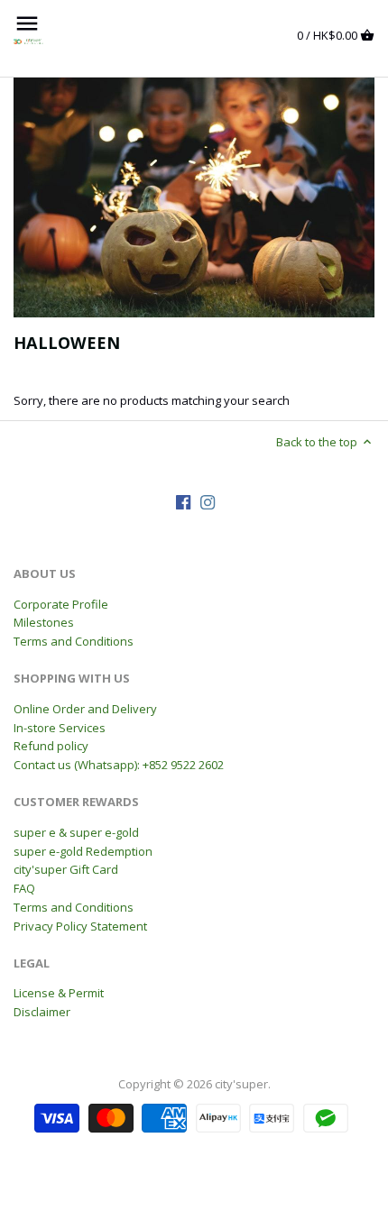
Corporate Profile (61, 604)
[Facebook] (183, 501)
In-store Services (60, 728)
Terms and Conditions (74, 641)
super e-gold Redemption (83, 851)
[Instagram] (207, 501)
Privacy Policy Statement (80, 926)
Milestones (44, 622)
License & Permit (59, 993)
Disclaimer (42, 1012)
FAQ (24, 888)
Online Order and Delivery (85, 709)
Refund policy (51, 746)
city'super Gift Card (66, 869)
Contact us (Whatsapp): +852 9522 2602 (119, 765)
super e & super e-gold (76, 832)
